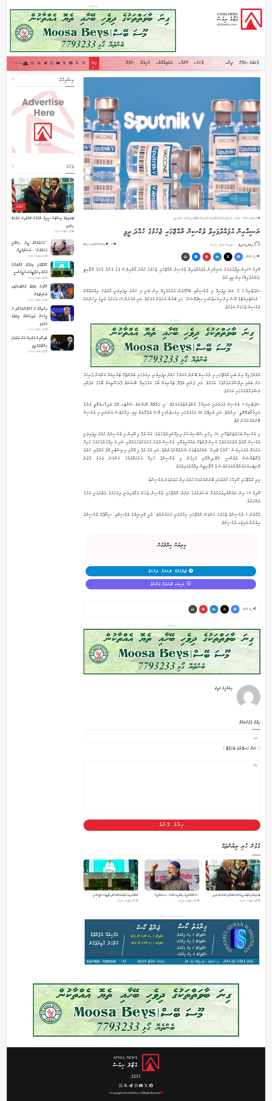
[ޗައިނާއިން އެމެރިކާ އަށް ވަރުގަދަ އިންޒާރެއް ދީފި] (62, 343)
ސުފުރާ (130, 63)
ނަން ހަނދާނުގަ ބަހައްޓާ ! (239, 749)
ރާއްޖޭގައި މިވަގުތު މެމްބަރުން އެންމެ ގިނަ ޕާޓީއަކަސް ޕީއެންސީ (115, 895)
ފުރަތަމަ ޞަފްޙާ (250, 218)
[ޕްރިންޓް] (185, 257)
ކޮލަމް (184, 63)
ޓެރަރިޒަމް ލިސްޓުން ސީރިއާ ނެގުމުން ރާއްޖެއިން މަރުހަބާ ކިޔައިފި (237, 895)
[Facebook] (238, 257)
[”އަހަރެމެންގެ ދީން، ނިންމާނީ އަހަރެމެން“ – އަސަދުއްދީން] (171, 874)
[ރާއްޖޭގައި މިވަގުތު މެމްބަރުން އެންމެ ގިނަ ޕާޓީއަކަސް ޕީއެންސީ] (111, 874)
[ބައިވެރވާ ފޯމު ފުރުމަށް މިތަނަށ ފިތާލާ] (175, 346)
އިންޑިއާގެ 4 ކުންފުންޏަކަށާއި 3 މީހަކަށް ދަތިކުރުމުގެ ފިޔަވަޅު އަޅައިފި (29, 316)
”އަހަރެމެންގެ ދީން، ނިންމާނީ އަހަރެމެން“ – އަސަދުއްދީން (177, 895)
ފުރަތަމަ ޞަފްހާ (249, 63)
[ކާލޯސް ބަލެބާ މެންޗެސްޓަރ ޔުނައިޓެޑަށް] (62, 291)
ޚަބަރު (216, 63)
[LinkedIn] (217, 257)
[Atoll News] (239, 19)
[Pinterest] (207, 257)
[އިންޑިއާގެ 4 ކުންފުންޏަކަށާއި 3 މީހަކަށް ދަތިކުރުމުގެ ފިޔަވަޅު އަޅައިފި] (62, 313)
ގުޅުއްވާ (136, 1077)
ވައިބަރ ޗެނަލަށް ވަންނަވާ (167, 584)
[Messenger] (196, 257)
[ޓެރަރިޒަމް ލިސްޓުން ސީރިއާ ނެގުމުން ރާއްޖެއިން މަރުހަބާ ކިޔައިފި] (233, 874)
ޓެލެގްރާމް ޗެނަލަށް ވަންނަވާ (167, 571)
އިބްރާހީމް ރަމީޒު (246, 245)
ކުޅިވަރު (145, 63)
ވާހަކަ (200, 63)
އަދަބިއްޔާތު (165, 63)
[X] (228, 257)
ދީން (230, 63)
